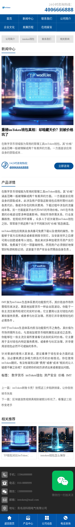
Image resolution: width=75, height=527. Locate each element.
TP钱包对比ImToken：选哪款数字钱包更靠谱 (19, 455)
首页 (9, 18)
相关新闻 (64, 39)
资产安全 (50, 375)
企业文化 (9, 27)
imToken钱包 (34, 375)
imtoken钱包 (28, 39)
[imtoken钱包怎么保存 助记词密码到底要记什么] (55, 439)
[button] (37, 121)
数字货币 (18, 375)
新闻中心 (28, 18)
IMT (69, 375)
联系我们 (46, 18)
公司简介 (10, 39)
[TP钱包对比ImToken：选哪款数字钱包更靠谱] (19, 439)
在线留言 (46, 27)
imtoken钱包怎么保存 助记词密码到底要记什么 (55, 455)
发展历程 (28, 27)
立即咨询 (63, 166)
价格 (61, 375)
